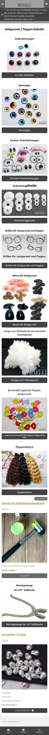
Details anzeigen (9, 570)
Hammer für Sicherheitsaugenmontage (23, 503)
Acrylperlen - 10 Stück (14, 634)
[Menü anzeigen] (2, 4)
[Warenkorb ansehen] (46, 4)
